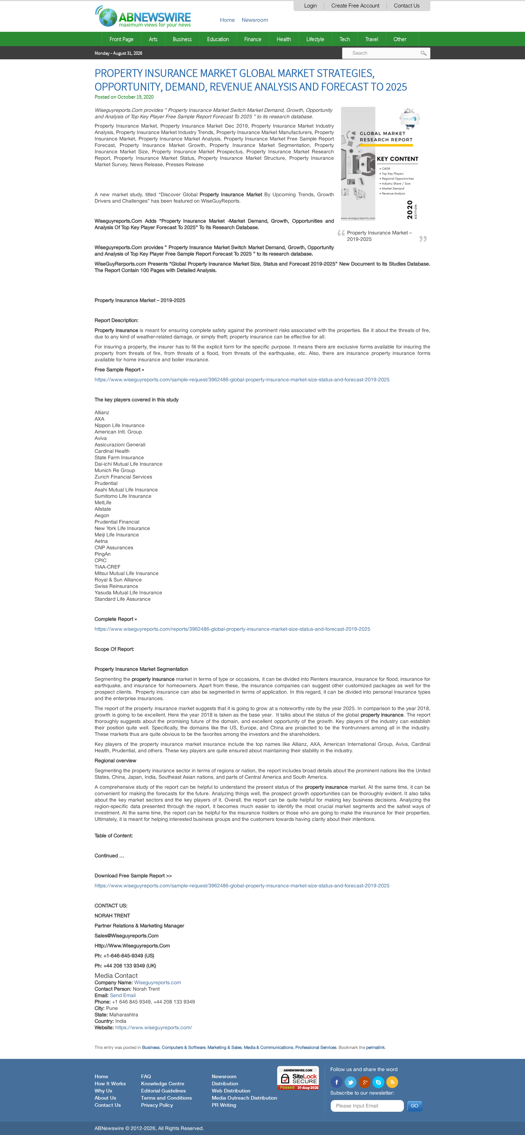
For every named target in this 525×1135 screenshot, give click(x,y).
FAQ (146, 1076)
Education (218, 39)
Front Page (122, 39)
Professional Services (315, 1047)
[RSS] (392, 1083)
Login (310, 6)
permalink (375, 1047)
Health (284, 39)
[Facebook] (336, 1083)
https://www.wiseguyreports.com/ (153, 1027)
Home (227, 20)
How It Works (110, 1083)
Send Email (123, 995)
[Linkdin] (364, 1083)
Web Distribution (231, 1091)
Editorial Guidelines (163, 1091)
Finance (252, 39)
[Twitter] (350, 1083)
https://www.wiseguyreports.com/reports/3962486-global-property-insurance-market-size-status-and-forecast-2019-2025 (232, 629)
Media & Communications (268, 1047)
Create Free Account (355, 6)
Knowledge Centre (162, 1083)
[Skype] (378, 1083)
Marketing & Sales (225, 1047)
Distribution (225, 1083)
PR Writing (224, 1105)
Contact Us (407, 6)
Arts (153, 39)
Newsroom (255, 20)
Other (400, 39)
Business (182, 39)
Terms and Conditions (166, 1098)
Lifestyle (315, 39)
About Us (105, 1098)
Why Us (103, 1091)
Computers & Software (183, 1047)
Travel (371, 39)
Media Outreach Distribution (244, 1098)
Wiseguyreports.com (157, 982)
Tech (345, 39)
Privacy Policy (157, 1105)
